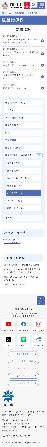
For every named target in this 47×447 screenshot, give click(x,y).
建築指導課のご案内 (15, 103)
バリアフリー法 (12, 243)
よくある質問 (22, 354)
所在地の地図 (25, 272)
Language (34, 7)
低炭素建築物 (13, 171)
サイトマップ (22, 376)
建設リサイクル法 (16, 208)
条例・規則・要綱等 (15, 118)
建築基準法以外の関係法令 (18, 155)
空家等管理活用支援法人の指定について (20, 76)
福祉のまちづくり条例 (18, 178)
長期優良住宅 (13, 163)
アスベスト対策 (15, 201)
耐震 (7, 133)
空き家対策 (10, 140)
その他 (8, 217)
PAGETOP (40, 302)
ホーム (8, 13)
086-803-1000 (16, 415)
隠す (40, 155)
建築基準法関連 (13, 148)
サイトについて (22, 383)
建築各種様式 (12, 125)
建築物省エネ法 (15, 186)
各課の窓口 (19, 13)
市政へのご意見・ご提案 (22, 361)
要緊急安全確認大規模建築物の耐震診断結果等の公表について (20, 41)
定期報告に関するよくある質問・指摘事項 (20, 53)
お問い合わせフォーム (15, 284)
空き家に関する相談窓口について (19, 65)
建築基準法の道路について (16, 88)
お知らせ (9, 110)
